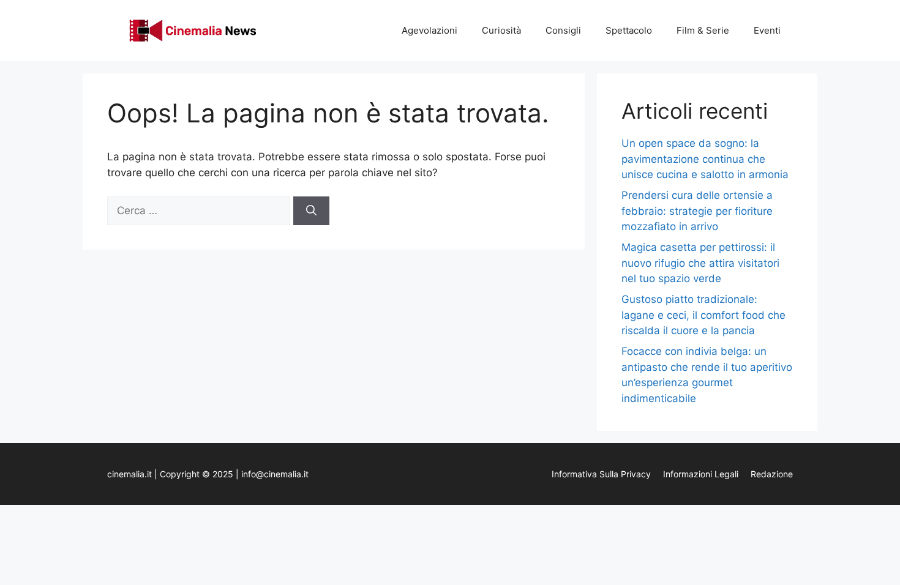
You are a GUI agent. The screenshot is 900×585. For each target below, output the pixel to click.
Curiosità (501, 30)
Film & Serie (703, 30)
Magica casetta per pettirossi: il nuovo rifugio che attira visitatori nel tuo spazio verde (700, 263)
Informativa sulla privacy (601, 474)
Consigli (563, 30)
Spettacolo (629, 30)
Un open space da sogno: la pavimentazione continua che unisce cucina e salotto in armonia (705, 159)
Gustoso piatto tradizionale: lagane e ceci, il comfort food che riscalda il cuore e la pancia (703, 315)
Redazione (772, 474)
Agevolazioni (429, 30)
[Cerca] (311, 211)
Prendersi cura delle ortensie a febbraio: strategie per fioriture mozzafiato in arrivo (697, 211)
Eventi (767, 30)
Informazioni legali (700, 474)
